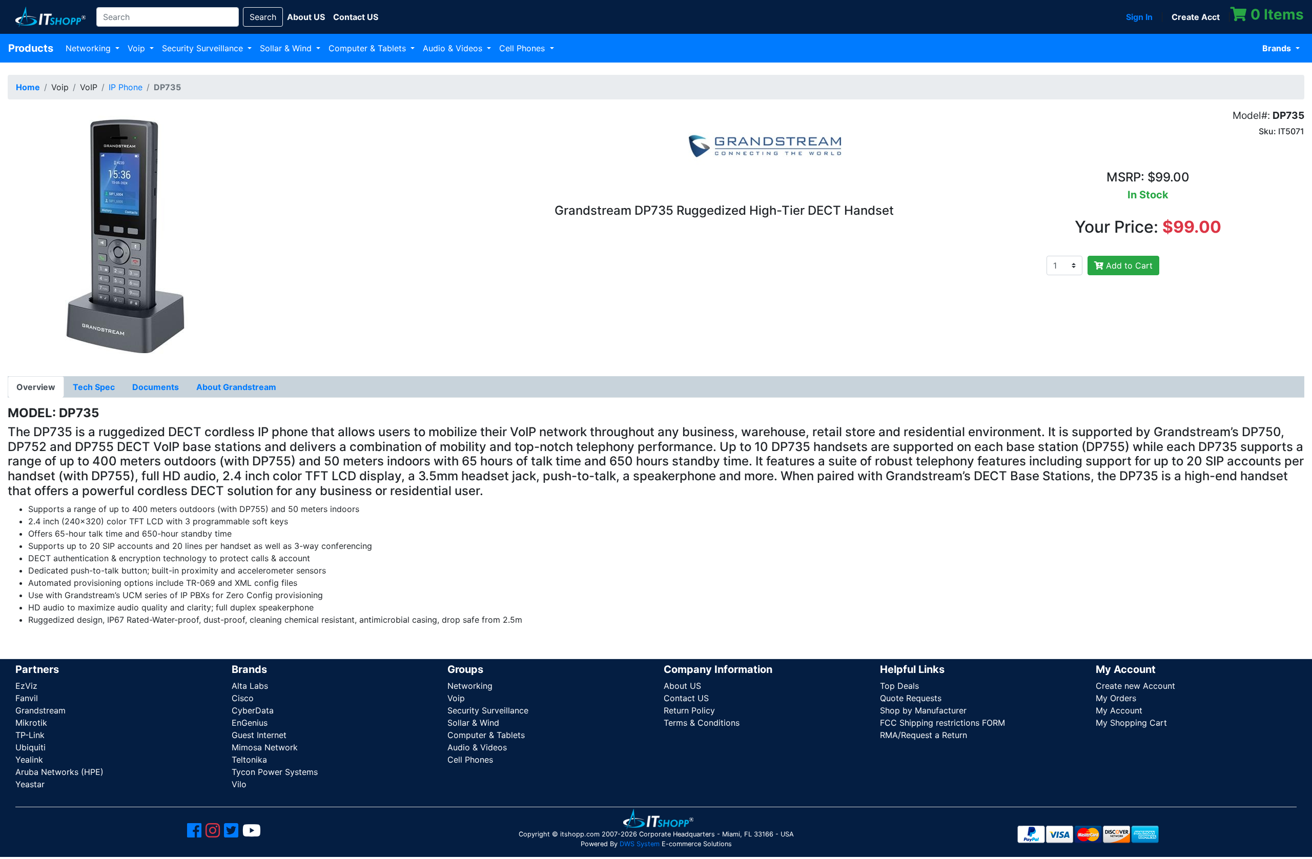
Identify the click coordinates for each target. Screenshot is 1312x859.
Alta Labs (250, 686)
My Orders (1116, 698)
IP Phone (125, 87)
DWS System (640, 844)
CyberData (253, 710)
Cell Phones (523, 48)
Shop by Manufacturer (923, 710)
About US (682, 686)
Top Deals (899, 686)
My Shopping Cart (1131, 723)
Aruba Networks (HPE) (59, 772)
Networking (89, 48)
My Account (1119, 710)
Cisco (243, 698)
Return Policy (689, 710)
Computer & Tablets (368, 48)
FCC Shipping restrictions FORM (942, 723)
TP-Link (30, 735)
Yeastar (30, 784)
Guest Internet (259, 735)
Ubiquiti (30, 747)
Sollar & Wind (287, 48)
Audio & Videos (454, 48)
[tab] (36, 387)
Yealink (29, 759)
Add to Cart (1128, 265)
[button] (125, 235)
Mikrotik (31, 723)
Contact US (686, 698)
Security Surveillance (203, 48)
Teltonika (249, 759)
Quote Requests (910, 698)
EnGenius (250, 723)
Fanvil (26, 698)
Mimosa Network (265, 747)
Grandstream (40, 710)
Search (263, 17)
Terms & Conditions (702, 723)
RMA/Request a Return (923, 735)
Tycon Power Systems (275, 772)
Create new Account (1135, 686)
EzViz (26, 686)
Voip (138, 48)
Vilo (239, 784)
